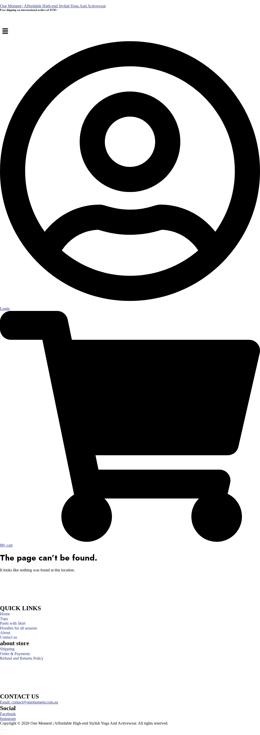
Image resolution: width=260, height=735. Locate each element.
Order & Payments (15, 654)
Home (5, 614)
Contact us (8, 637)
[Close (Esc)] (6, 729)
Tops (4, 619)
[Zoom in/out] (0, 729)
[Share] (4, 729)
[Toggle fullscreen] (2, 729)
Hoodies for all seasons (18, 628)
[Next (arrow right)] (2, 733)
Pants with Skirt (12, 623)
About (5, 633)
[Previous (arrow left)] (0, 733)
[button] (130, 31)
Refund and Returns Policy (21, 658)
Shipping (7, 649)
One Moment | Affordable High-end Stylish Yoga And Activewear (53, 6)
